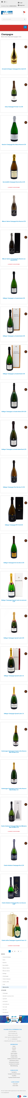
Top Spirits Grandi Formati (14, 1073)
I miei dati (15, 1083)
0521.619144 (15, 1035)
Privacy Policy (14, 1055)
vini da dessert (6, 1004)
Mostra (4, 987)
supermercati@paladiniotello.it (14, 1037)
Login (21, 2)
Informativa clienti (14, 1060)
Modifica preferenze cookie (14, 1058)
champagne (5, 993)
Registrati (22, 5)
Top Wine (14, 1075)
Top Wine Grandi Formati (14, 1077)
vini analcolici (5, 1012)
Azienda (14, 1048)
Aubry (4, 959)
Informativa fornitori (14, 1062)
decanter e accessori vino (8, 996)
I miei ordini (15, 1085)
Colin (4, 984)
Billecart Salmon (6, 968)
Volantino (14, 1051)
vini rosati (5, 1006)
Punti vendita (14, 1053)
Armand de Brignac (7, 957)
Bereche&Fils (5, 965)
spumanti (5, 998)
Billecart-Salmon (6, 970)
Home (14, 1046)
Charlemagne (5, 976)
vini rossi (5, 1009)
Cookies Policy (14, 1056)
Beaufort (4, 962)
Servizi (14, 1049)
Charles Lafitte (6, 981)
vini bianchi (5, 1001)
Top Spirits (14, 1072)
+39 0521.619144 (12, 6)
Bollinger (4, 973)
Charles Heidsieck (6, 979)
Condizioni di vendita (14, 1064)
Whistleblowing (14, 1065)
